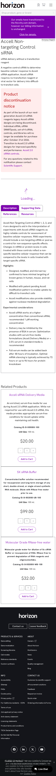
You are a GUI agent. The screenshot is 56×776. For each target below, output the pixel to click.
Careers (31, 641)
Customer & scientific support (39, 680)
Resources (27, 214)
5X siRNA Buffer (27, 472)
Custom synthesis (8, 664)
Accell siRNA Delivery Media (27, 395)
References (10, 214)
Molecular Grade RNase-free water (28, 542)
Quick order (32, 698)
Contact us (18, 626)
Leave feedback (38, 626)
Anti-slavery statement (9, 717)
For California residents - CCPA (13, 703)
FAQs (3, 689)
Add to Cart (27, 459)
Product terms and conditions (12, 726)
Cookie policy (6, 694)
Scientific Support (13, 165)
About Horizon (33, 645)
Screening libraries (8, 650)
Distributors (32, 650)
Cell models (5, 655)
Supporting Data (30, 208)
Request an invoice (35, 694)
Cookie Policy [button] (30, 773)
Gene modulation (7, 645)
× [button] (54, 762)
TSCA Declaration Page (9, 730)
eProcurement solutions (37, 684)
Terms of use (6, 707)
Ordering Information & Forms (39, 703)
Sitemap (4, 684)
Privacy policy (6, 698)
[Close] (48, 27)
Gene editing (5, 641)
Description (10, 208)
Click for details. (28, 34)
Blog (29, 668)
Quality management (35, 664)
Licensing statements (9, 721)
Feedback (31, 689)
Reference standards (9, 659)
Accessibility (5, 680)
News (30, 655)
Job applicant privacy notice (12, 712)
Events (30, 659)
